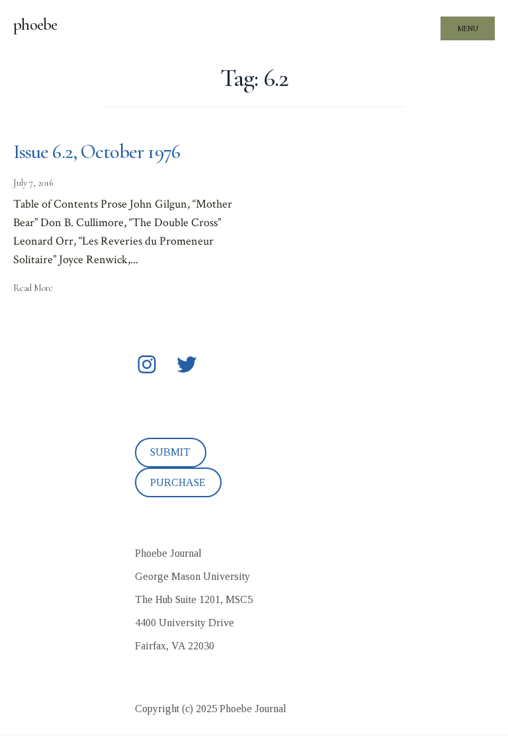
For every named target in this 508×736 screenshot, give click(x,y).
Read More (33, 288)
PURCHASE (178, 482)
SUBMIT (170, 452)
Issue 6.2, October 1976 (96, 152)
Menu (468, 28)
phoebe (35, 24)
